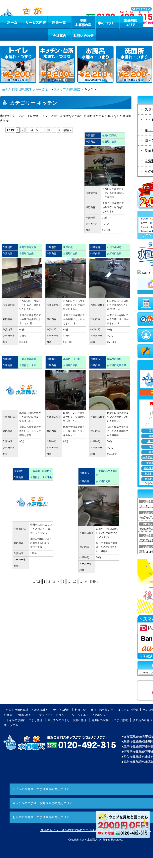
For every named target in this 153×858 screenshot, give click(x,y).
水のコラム (107, 22)
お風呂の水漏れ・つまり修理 (109, 720)
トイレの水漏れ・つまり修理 (24, 720)
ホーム (12, 22)
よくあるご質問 (128, 709)
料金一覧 (60, 22)
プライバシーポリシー (53, 715)
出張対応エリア (131, 22)
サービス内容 (36, 22)
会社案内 (60, 35)
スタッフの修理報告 (67, 89)
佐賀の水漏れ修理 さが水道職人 (27, 709)
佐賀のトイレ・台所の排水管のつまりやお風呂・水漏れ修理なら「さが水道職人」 (95, 830)
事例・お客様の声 (83, 22)
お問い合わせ (84, 35)
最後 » (67, 130)
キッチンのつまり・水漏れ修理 (66, 720)
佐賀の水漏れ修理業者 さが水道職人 (26, 89)
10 (48, 130)
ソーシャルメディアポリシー (90, 715)
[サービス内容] (28, 22)
